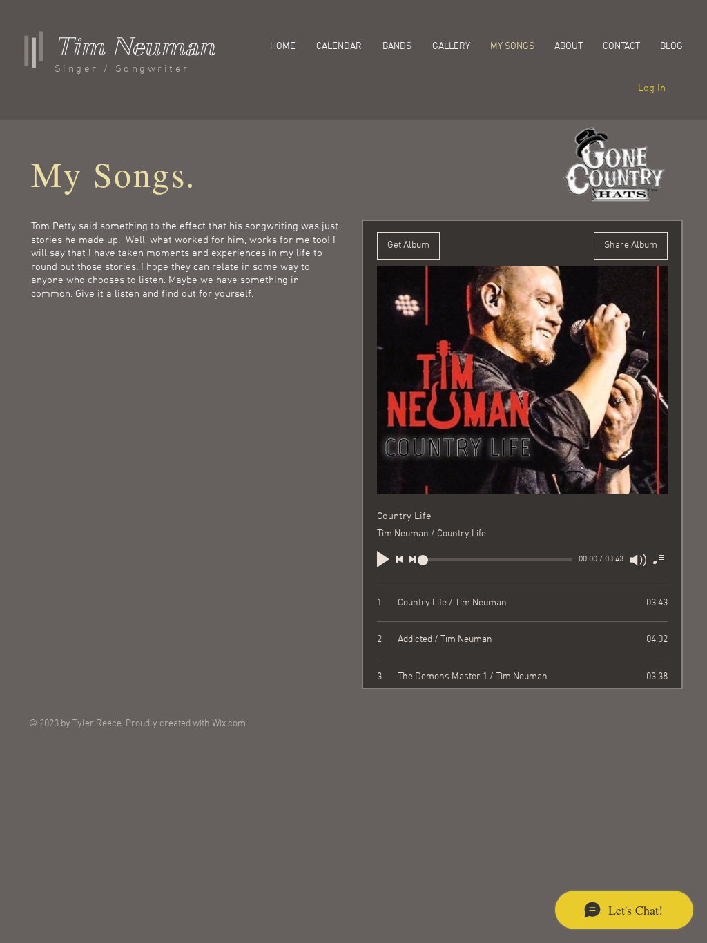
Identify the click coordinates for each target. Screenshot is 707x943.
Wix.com (229, 724)
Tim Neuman (135, 46)
